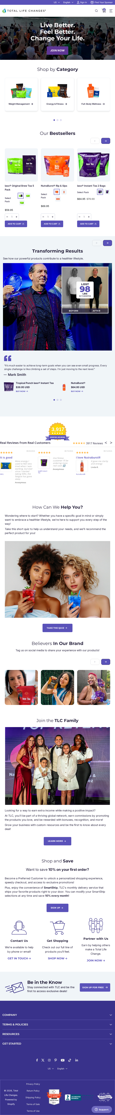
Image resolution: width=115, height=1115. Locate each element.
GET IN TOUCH (18, 958)
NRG (2, 474)
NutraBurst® (54, 185)
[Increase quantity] (16, 217)
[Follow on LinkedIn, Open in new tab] (77, 1060)
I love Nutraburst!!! (88, 457)
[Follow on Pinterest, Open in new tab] (56, 1060)
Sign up (55, 907)
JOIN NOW (57, 50)
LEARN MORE (55, 841)
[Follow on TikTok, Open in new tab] (70, 1060)
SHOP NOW (56, 958)
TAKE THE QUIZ (55, 628)
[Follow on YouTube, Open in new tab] (63, 1060)
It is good (6, 457)
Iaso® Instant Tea (91, 185)
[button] (54, 120)
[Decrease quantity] (7, 217)
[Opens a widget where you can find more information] (101, 1110)
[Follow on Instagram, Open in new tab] (49, 1060)
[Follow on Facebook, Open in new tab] (37, 1060)
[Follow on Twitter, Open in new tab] (43, 1060)
